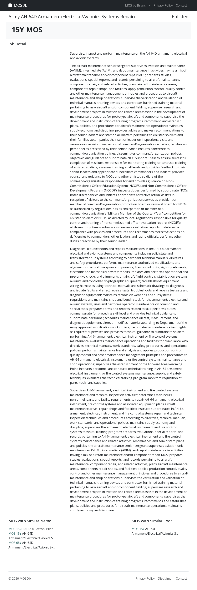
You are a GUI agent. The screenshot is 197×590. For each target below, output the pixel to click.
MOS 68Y (14, 543)
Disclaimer (165, 578)
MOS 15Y (14, 533)
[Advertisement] (36, 75)
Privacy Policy (163, 5)
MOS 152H (16, 529)
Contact (181, 5)
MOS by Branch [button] (136, 5)
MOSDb (20, 5)
